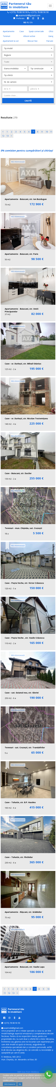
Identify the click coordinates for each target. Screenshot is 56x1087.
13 (8, 135)
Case (21, 31)
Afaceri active (29, 36)
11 (51, 131)
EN (31, 22)
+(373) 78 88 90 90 (18, 12)
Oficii (51, 31)
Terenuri (6, 36)
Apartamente (8, 31)
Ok (20, 1084)
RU (28, 22)
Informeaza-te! (9, 1084)
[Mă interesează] (7, 161)
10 (47, 131)
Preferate (20, 18)
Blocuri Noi (32, 41)
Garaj (50, 36)
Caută (28, 100)
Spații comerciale (36, 31)
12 (3, 135)
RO (25, 22)
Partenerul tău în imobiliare (20, 5)
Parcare (49, 41)
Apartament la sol (10, 41)
